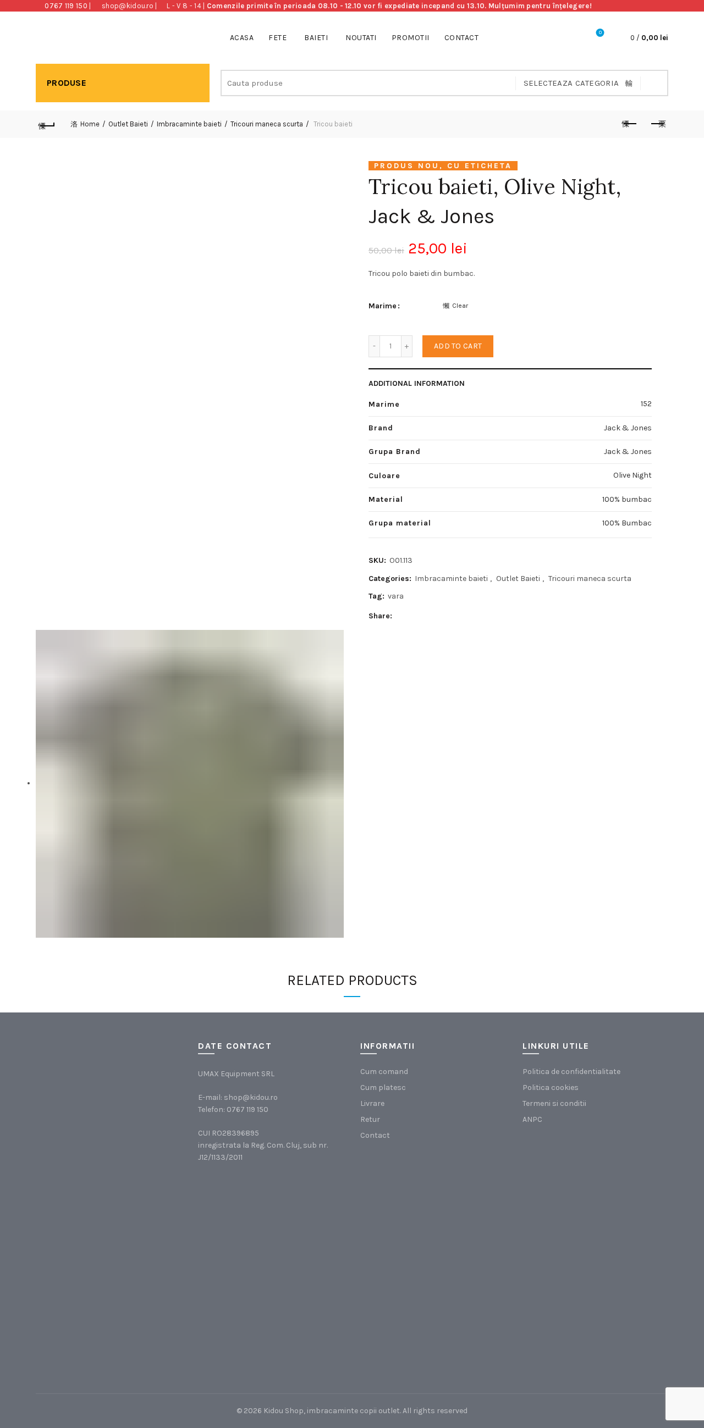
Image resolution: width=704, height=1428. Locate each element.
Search (654, 83)
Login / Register (570, 38)
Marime (383, 306)
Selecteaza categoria (571, 83)
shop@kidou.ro (127, 6)
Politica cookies (550, 1087)
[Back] (47, 124)
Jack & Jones (431, 216)
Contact (461, 37)
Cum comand (384, 1071)
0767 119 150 (66, 6)
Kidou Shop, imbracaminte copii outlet (331, 1410)
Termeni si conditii (554, 1103)
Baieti (316, 37)
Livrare (372, 1103)
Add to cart (458, 346)
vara (396, 596)
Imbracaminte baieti (189, 124)
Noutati (361, 37)
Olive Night (632, 475)
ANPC (532, 1119)
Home (90, 124)
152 (646, 403)
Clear (460, 305)
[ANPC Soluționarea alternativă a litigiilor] (577, 1194)
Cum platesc (383, 1087)
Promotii (411, 37)
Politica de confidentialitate (571, 1071)
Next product (657, 124)
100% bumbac (627, 499)
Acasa (242, 37)
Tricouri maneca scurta (266, 124)
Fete (277, 37)
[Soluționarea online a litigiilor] (577, 1305)
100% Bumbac (627, 523)
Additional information (417, 383)
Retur (370, 1119)
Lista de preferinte (600, 33)
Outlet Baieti (128, 124)
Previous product (630, 124)
